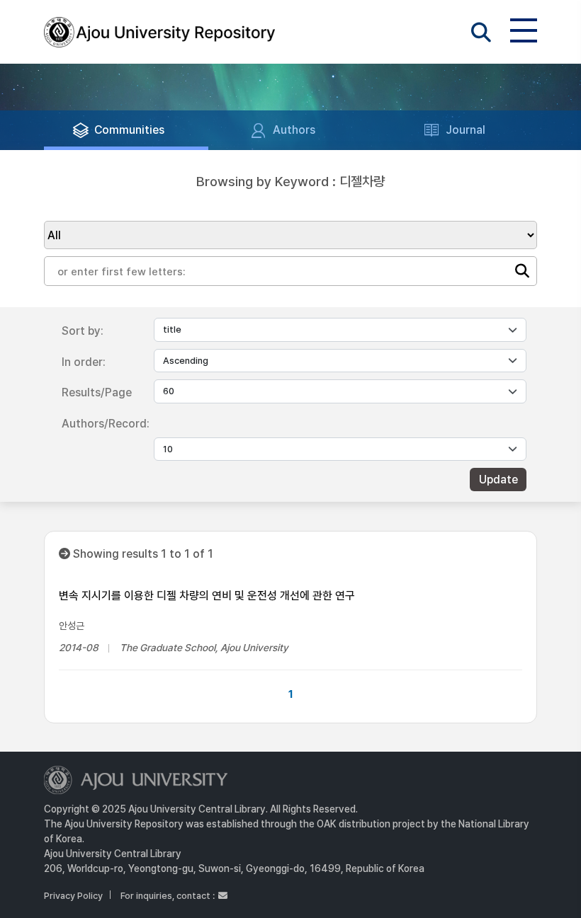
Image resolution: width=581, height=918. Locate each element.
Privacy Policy (73, 895)
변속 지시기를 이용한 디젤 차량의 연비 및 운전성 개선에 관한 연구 (207, 595)
